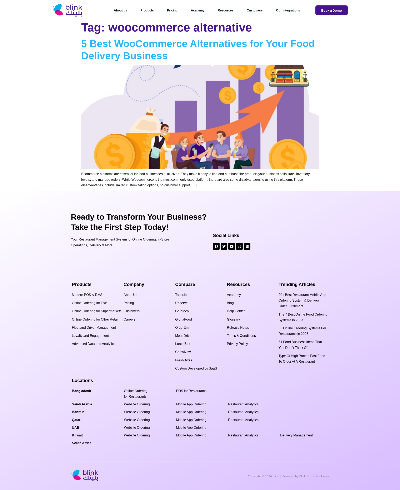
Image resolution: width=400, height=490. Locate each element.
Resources (225, 10)
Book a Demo (331, 10)
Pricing (172, 10)
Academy (197, 10)
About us (120, 10)
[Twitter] (224, 246)
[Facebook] (216, 246)
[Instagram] (239, 246)
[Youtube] (231, 246)
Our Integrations (288, 10)
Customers (255, 10)
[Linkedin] (247, 246)
